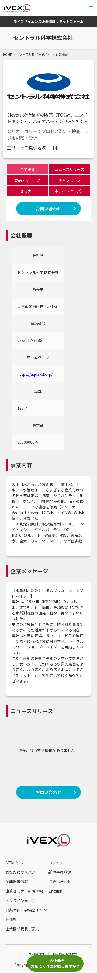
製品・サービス (27, 180)
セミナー (27, 191)
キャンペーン (69, 180)
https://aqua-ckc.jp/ (35, 374)
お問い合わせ (48, 208)
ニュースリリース (69, 169)
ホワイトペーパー (69, 191)
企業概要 (27, 169)
